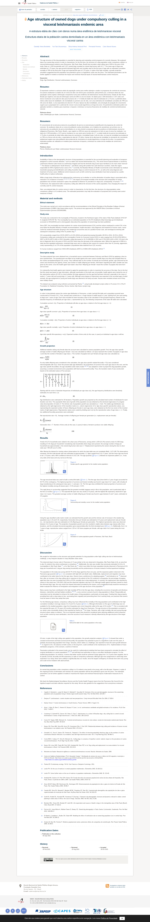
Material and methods (29, 67)
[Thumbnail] (53, 467)
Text (23, 62)
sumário (42, 9)
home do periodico (26, 9)
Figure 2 (57, 491)
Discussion (26, 71)
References (25, 76)
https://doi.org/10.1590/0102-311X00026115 (85, 15)
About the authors (75, 49)
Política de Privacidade (109, 918)
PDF (90, 9)
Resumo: (24, 58)
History (24, 80)
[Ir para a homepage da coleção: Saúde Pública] (24, 2)
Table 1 (84, 479)
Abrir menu (20, 3)
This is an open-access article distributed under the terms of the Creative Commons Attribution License (81, 858)
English (131, 2)
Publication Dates (27, 78)
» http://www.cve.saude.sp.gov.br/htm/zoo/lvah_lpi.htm (60, 759)
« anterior (54, 9)
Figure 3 (109, 526)
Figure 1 (96, 455)
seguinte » (78, 9)
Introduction (26, 64)
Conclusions (26, 73)
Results (25, 69)
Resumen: (25, 60)
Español (123, 2)
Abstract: (24, 55)
